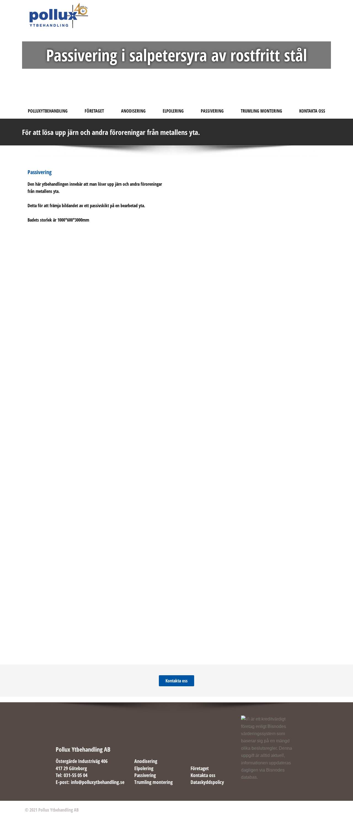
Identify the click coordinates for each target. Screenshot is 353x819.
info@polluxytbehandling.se (97, 782)
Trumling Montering (261, 111)
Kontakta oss (203, 775)
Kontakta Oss (312, 111)
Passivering (212, 111)
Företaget (94, 111)
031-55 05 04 (75, 775)
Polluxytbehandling (48, 111)
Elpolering (173, 111)
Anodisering (133, 111)
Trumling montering (153, 782)
